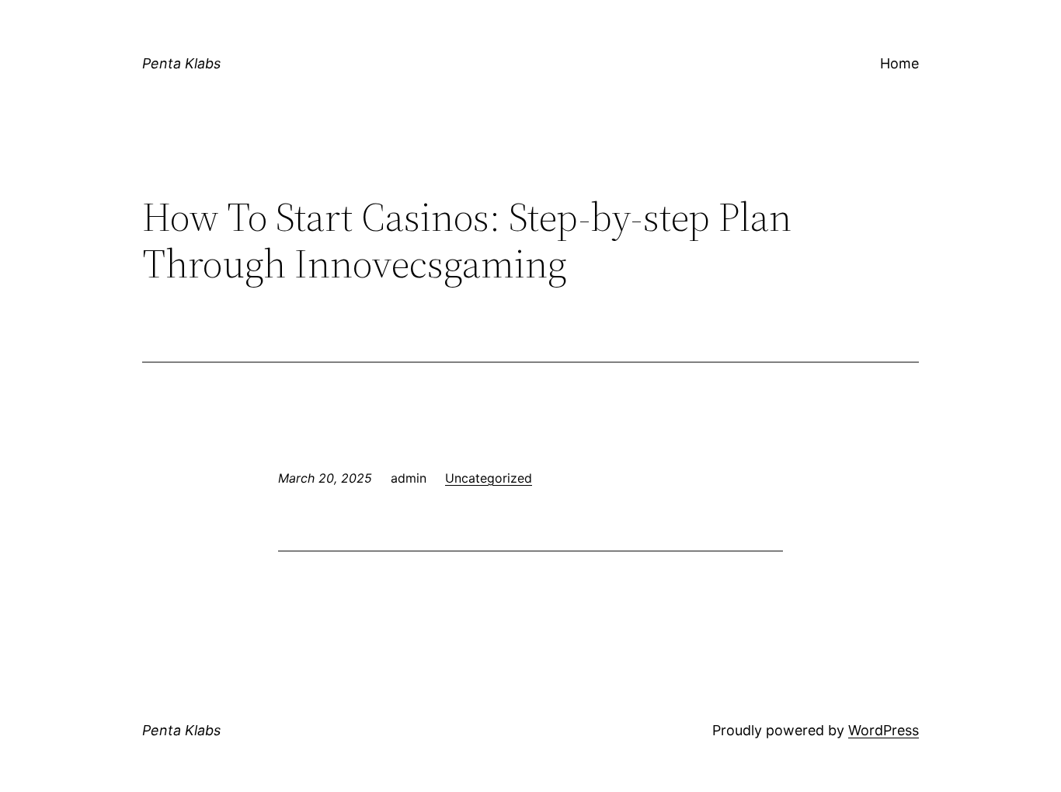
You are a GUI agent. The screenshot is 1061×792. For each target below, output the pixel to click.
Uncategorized (488, 478)
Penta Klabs (181, 63)
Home (899, 63)
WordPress (883, 730)
